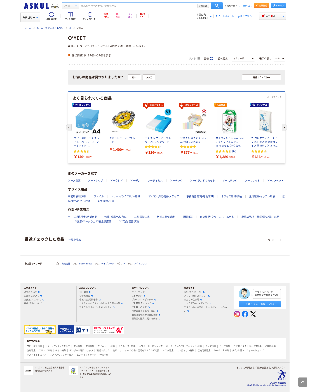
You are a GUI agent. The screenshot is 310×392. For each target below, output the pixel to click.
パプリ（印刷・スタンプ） (195, 296)
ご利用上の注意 (139, 307)
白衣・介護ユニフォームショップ (248, 350)
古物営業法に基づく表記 (143, 311)
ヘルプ (249, 6)
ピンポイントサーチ (86, 355)
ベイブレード (107, 263)
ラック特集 (224, 346)
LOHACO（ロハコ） (193, 292)
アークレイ (116, 180)
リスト (193, 58)
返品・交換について (33, 303)
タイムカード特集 (106, 346)
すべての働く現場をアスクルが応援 (142, 350)
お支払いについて (32, 299)
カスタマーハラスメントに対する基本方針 (99, 303)
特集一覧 (104, 355)
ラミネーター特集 (126, 346)
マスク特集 (168, 350)
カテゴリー (28, 17)
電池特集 (90, 346)
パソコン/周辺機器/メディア (163, 196)
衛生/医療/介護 (106, 201)
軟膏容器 (66, 263)
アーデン (135, 180)
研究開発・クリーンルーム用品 (217, 216)
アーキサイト (252, 180)
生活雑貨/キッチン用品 (262, 196)
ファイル (99, 196)
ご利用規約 (137, 296)
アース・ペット (275, 180)
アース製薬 (74, 180)
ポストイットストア (36, 355)
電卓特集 (78, 346)
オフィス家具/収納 (231, 196)
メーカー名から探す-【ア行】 (50, 28)
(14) (234, 151)
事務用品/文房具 (77, 196)
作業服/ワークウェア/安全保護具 (93, 221)
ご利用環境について (141, 303)
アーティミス (155, 180)
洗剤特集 (31, 350)
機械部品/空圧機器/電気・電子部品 (260, 216)
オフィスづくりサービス (61, 355)
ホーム (28, 28)
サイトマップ (138, 292)
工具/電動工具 (142, 216)
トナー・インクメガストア (57, 346)
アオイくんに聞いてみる (260, 303)
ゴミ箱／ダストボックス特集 (248, 346)
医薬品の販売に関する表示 (145, 318)
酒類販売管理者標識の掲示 (145, 315)
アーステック (230, 180)
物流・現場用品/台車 (115, 216)
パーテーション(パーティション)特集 (184, 346)
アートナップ (95, 180)
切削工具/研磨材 (166, 216)
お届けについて (31, 296)
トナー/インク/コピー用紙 (125, 196)
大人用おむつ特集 (185, 350)
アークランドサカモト (202, 180)
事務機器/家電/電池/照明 (200, 196)
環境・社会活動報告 (88, 299)
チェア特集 (210, 346)
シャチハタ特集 (221, 350)
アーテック (176, 180)
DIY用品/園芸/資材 (129, 221)
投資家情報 (84, 296)
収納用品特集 (204, 350)
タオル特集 (60, 350)
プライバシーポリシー (142, 299)
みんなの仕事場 (191, 299)
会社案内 (83, 292)
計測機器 (188, 216)
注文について (30, 292)
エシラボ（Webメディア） (196, 303)
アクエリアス (140, 263)
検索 (217, 5)
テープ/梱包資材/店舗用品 (82, 216)
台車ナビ (117, 350)
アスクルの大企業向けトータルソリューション (205, 309)
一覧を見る (75, 239)
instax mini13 (85, 263)
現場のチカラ (103, 350)
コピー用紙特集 (34, 346)
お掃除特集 (270, 346)
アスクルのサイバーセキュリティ (95, 307)
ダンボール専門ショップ (81, 350)
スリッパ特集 (45, 350)
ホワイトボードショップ (151, 346)
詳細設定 (203, 6)
